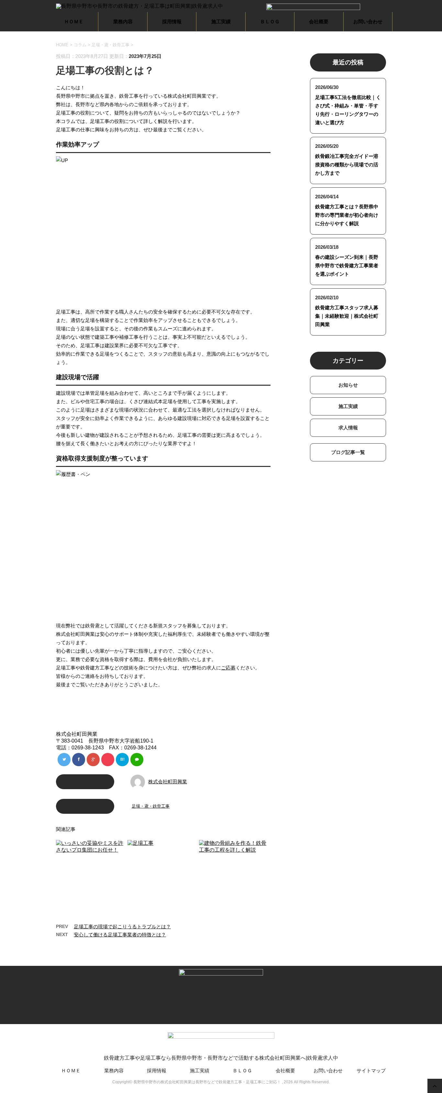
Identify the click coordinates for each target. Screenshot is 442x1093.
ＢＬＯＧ (270, 21)
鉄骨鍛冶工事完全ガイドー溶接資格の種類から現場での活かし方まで (346, 164)
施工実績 (221, 21)
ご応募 (228, 667)
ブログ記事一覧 (348, 452)
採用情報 (172, 21)
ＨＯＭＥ (73, 21)
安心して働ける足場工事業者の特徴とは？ (120, 934)
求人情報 (348, 427)
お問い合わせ (367, 21)
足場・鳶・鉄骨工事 (110, 44)
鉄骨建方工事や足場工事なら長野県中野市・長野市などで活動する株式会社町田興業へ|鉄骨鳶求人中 (221, 1058)
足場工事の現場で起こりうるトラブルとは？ (122, 926)
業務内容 (123, 21)
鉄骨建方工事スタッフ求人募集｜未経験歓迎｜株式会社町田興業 (346, 316)
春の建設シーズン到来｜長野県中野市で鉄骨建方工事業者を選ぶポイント (346, 265)
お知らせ (348, 385)
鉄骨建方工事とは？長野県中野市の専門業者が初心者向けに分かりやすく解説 (346, 215)
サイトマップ (371, 1070)
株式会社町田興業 (167, 781)
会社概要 (318, 21)
